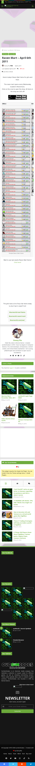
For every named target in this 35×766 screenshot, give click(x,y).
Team (14, 753)
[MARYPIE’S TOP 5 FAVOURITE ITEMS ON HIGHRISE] (28, 614)
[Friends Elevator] (6, 644)
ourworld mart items (17, 312)
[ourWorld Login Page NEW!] (26, 386)
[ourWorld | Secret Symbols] (6, 633)
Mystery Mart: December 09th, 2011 (8, 397)
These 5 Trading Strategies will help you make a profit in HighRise (23, 523)
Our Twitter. (6, 653)
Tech (23, 753)
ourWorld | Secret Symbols (22, 628)
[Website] (11, 356)
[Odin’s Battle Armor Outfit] (9, 410)
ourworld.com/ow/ (18, 320)
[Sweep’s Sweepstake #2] (26, 410)
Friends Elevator (18, 640)
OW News (17, 50)
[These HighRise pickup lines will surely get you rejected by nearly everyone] (6, 612)
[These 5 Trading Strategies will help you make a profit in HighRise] (7, 525)
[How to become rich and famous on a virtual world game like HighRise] (7, 514)
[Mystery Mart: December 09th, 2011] (9, 386)
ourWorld (10, 50)
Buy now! (29, 753)
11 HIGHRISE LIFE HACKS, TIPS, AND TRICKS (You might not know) (23, 502)
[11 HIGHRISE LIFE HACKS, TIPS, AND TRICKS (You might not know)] (7, 505)
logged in (12, 368)
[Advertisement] (17, 27)
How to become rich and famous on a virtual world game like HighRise (22, 514)
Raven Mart (12, 54)
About (10, 753)
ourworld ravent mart (18, 316)
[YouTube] (19, 356)
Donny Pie (7, 65)
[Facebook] (14, 356)
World (19, 753)
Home (5, 50)
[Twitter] (16, 356)
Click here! (17, 262)
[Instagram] (21, 356)
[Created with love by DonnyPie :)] (12, 6)
